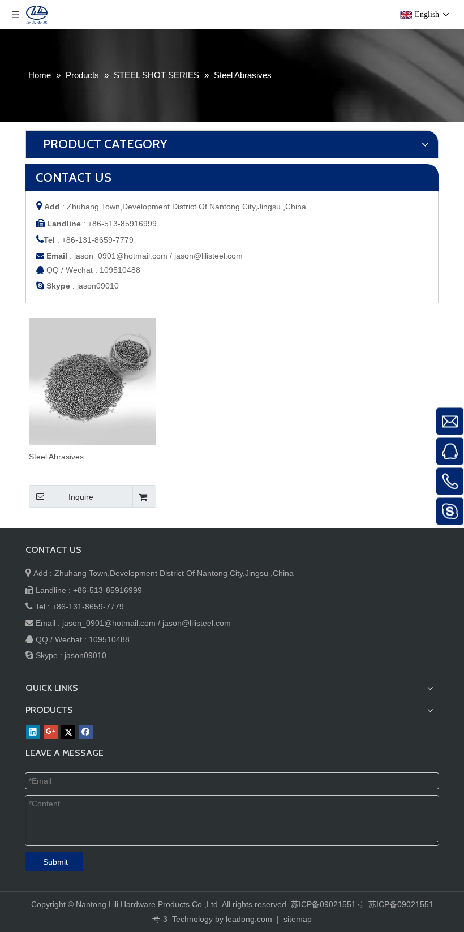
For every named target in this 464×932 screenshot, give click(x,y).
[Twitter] (68, 732)
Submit (55, 861)
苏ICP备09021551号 (327, 904)
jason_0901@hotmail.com (120, 255)
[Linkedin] (33, 732)
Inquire (80, 496)
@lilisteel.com (218, 255)
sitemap (297, 919)
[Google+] (51, 732)
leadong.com (249, 919)
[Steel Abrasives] (92, 380)
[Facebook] (86, 732)
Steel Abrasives (56, 456)
